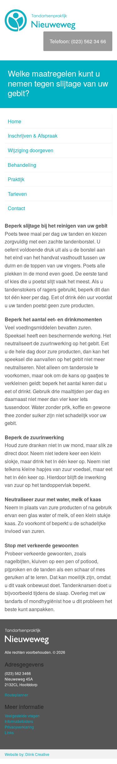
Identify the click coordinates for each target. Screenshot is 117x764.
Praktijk (16, 179)
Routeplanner (16, 694)
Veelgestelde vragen (22, 715)
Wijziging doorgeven (30, 150)
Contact (16, 208)
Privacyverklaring (19, 726)
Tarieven (17, 193)
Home (14, 121)
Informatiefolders (19, 721)
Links (9, 732)
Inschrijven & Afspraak (32, 135)
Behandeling (22, 164)
